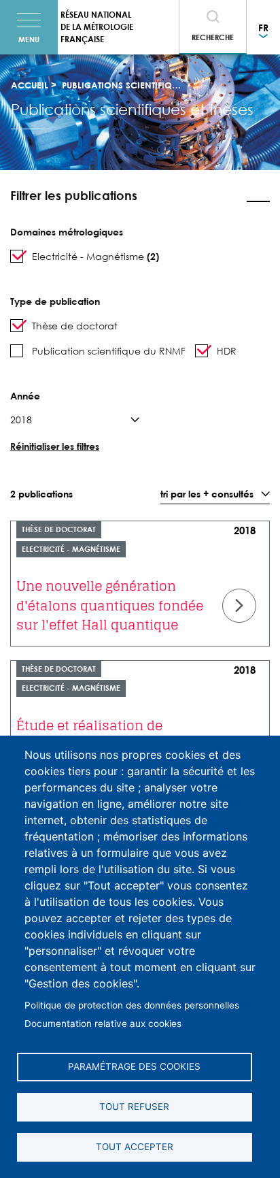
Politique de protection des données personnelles (131, 1005)
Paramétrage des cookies (134, 1066)
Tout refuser (134, 1106)
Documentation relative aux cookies (102, 1023)
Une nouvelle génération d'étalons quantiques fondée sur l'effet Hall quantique (109, 605)
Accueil (29, 85)
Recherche (213, 37)
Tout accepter (134, 1146)
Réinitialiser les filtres (54, 446)
